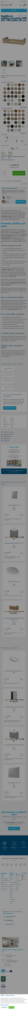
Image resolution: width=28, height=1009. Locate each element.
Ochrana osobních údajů (5, 886)
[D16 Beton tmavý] (8, 88)
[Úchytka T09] (11, 141)
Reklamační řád (3, 882)
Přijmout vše (11, 1007)
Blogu (10, 353)
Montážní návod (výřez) (8, 434)
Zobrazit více (3, 77)
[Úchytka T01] (5, 137)
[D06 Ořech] (19, 84)
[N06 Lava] (12, 96)
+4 (13, 614)
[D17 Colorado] (12, 88)
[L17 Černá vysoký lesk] (23, 96)
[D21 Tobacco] (19, 88)
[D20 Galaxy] (15, 88)
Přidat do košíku (20, 173)
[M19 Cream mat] (12, 104)
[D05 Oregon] (15, 84)
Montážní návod (7, 436)
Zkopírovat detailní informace (7, 159)
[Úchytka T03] (16, 137)
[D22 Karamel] (23, 88)
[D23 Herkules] (4, 92)
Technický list (6, 438)
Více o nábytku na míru (10, 407)
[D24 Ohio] (8, 92)
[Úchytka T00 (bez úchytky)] (22, 140)
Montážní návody (13, 882)
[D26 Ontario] (15, 92)
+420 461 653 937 (5, 1)
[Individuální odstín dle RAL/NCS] (19, 104)
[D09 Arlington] (23, 84)
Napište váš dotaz (9, 924)
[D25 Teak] (12, 92)
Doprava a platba (4, 884)
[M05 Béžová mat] (19, 100)
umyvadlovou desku (7, 212)
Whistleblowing (12, 899)
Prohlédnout (13, 828)
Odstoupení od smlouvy (5, 880)
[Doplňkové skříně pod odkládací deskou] (4, 63)
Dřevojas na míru (12, 884)
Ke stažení (11, 888)
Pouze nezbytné (4, 1007)
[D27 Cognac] (19, 92)
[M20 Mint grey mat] (15, 104)
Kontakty (2, 876)
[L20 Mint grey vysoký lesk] (12, 100)
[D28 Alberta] (23, 92)
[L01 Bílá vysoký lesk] (12, 122)
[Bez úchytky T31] (16, 140)
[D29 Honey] (4, 96)
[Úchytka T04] (22, 137)
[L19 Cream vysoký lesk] (8, 100)
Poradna (11, 876)
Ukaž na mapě (7, 964)
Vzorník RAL (12, 897)
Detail (21, 515)
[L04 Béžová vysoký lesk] (19, 96)
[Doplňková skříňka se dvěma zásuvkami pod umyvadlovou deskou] (12, 63)
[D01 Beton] (8, 84)
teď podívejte (11, 822)
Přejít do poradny (21, 201)
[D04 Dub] (12, 84)
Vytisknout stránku (23, 15)
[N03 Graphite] (8, 96)
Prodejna (11, 886)
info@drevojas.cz (9, 920)
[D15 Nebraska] (4, 88)
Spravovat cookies (5, 1004)
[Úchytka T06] (5, 141)
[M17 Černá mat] (23, 100)
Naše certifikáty (18, 884)
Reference (17, 886)
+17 (14, 703)
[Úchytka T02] (11, 137)
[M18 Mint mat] (8, 104)
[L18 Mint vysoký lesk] (4, 100)
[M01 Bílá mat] (15, 100)
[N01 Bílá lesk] (4, 84)
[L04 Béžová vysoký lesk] (19, 122)
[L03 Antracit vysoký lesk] (15, 96)
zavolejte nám (7, 356)
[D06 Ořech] (15, 111)
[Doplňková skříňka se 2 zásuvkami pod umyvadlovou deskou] (19, 63)
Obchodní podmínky (4, 878)
